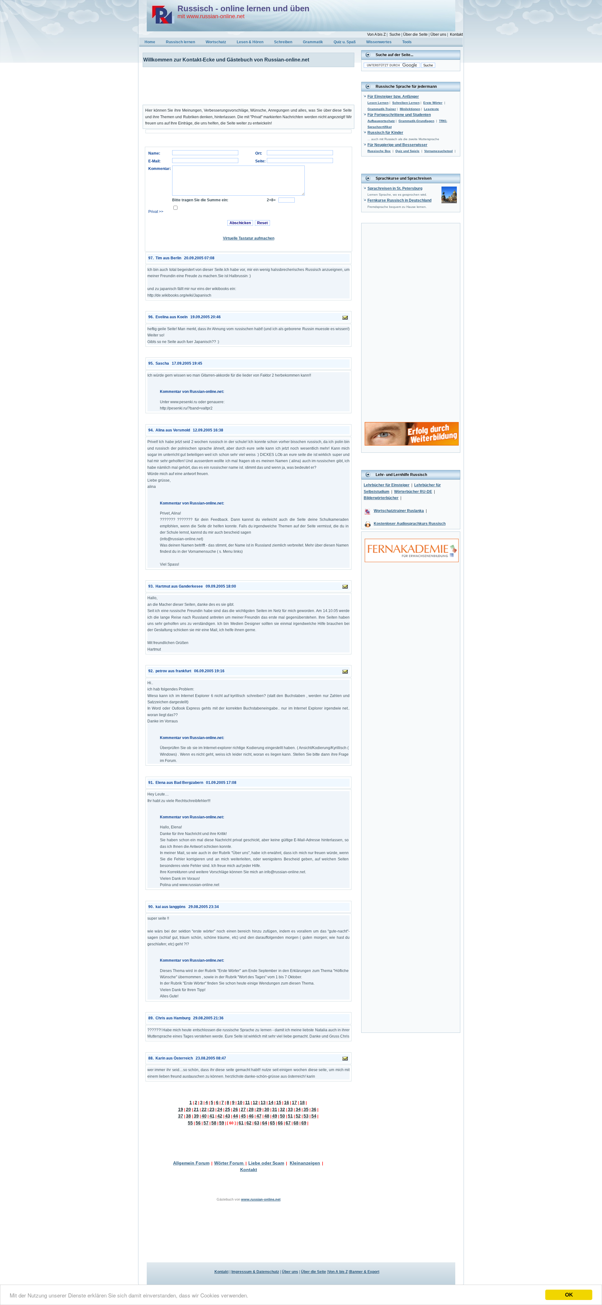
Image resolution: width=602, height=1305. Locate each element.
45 (243, 1115)
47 (258, 1115)
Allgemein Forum (191, 1162)
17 (294, 1102)
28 (251, 1109)
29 (258, 1109)
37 (180, 1115)
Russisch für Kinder (385, 132)
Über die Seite (415, 34)
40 (204, 1115)
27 (243, 1109)
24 (219, 1109)
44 (235, 1115)
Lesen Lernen (377, 102)
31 (274, 1109)
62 (248, 1122)
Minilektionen (410, 109)
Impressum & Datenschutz (255, 1272)
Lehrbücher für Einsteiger (386, 485)
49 (274, 1115)
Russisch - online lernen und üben (243, 8)
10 (239, 1102)
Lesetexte (431, 109)
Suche (394, 34)
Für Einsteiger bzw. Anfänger (393, 96)
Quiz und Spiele (407, 151)
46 (251, 1115)
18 (302, 1102)
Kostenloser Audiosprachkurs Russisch (410, 523)
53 (306, 1115)
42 (219, 1115)
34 (298, 1109)
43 (227, 1115)
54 (313, 1115)
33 (290, 1109)
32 (282, 1109)
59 (221, 1122)
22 (204, 1109)
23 (211, 1109)
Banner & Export (364, 1272)
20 (188, 1109)
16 (286, 1102)
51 (290, 1115)
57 (206, 1122)
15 (278, 1102)
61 (241, 1122)
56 (198, 1122)
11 (247, 1102)
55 (190, 1122)
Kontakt (456, 34)
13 (263, 1102)
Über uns (438, 34)
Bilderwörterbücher (381, 498)
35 (306, 1109)
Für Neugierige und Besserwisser (397, 145)
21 (196, 1109)
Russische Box (379, 151)
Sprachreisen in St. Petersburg (394, 188)
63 (256, 1122)
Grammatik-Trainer (381, 109)
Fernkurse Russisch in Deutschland (399, 200)
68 (295, 1122)
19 (180, 1109)
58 (213, 1122)
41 (211, 1115)
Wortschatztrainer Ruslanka (399, 511)
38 (188, 1115)
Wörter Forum (229, 1162)
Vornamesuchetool (438, 151)
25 (227, 1109)
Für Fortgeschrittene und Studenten (399, 115)
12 (255, 1102)
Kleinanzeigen (305, 1162)
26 (235, 1109)
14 (270, 1102)
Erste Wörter (432, 102)
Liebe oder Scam (266, 1162)
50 (282, 1115)
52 (298, 1115)
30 (266, 1109)
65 (272, 1122)
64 (264, 1122)
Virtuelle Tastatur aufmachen (248, 238)
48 (266, 1115)
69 (303, 1122)
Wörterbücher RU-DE (413, 491)
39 (196, 1115)
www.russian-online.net (261, 1199)
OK (569, 1295)
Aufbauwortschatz (381, 121)
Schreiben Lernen (406, 102)
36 (313, 1109)
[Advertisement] (244, 86)
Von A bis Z (376, 34)
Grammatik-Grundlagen (416, 121)
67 (288, 1122)
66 (280, 1122)
